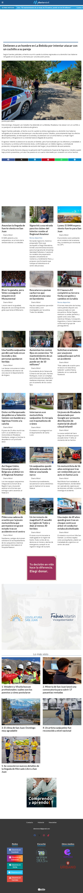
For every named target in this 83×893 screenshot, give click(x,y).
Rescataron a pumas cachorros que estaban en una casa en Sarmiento (40, 294)
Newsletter (53, 822)
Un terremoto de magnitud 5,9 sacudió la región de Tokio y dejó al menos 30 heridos (41, 523)
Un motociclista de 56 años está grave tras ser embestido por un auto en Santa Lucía (68, 470)
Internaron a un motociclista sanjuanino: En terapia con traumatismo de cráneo (41, 418)
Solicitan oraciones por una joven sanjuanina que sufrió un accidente (68, 354)
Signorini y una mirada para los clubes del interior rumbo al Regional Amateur (41, 229)
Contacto (29, 822)
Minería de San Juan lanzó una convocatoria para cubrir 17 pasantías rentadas (59, 689)
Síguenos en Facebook (16, 851)
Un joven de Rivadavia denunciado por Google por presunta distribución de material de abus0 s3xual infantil (68, 419)
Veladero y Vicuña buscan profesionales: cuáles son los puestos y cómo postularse (17, 689)
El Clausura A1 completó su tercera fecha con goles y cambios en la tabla (68, 294)
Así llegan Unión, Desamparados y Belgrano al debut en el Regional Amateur (13, 470)
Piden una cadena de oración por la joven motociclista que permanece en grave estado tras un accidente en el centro (13, 524)
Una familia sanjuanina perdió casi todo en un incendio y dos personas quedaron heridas (13, 356)
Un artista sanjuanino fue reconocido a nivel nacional (57, 729)
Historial (41, 822)
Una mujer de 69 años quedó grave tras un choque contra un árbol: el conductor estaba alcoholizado (68, 523)
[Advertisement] (41, 25)
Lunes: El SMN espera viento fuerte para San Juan (69, 228)
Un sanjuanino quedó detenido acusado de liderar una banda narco (40, 470)
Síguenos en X (16, 872)
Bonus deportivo (36, 238)
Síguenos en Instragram (16, 858)
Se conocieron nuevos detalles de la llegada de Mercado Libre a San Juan (20, 768)
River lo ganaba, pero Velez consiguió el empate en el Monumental (13, 294)
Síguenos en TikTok (16, 866)
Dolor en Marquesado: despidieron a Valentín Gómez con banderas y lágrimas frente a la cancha (14, 418)
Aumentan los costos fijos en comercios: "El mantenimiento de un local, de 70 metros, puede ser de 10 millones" (41, 357)
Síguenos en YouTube (16, 879)
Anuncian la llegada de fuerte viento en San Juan (13, 228)
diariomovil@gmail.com (41, 829)
